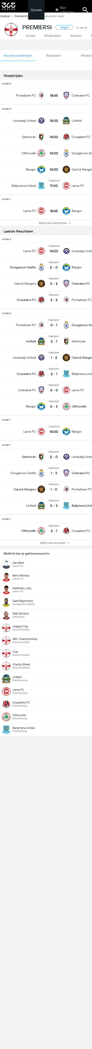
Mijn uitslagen (67, 10)
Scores (36, 10)
